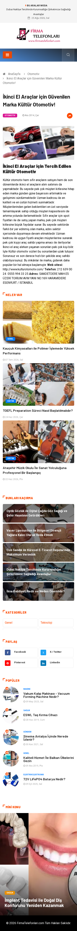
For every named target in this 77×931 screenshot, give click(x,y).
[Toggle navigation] (7, 54)
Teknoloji (46, 622)
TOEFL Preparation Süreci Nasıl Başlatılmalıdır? (38, 410)
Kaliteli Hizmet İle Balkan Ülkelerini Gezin (48, 759)
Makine (26, 689)
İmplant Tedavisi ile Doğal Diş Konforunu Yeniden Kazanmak (34, 902)
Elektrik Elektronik (33, 775)
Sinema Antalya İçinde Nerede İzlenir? (45, 737)
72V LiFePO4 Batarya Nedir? (44, 779)
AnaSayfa (14, 74)
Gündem (27, 732)
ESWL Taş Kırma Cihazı (40, 715)
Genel (10, 339)
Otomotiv (33, 74)
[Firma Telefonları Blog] (38, 34)
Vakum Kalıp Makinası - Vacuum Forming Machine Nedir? (46, 695)
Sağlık (26, 710)
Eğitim (10, 401)
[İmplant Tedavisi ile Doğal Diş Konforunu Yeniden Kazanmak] (38, 864)
